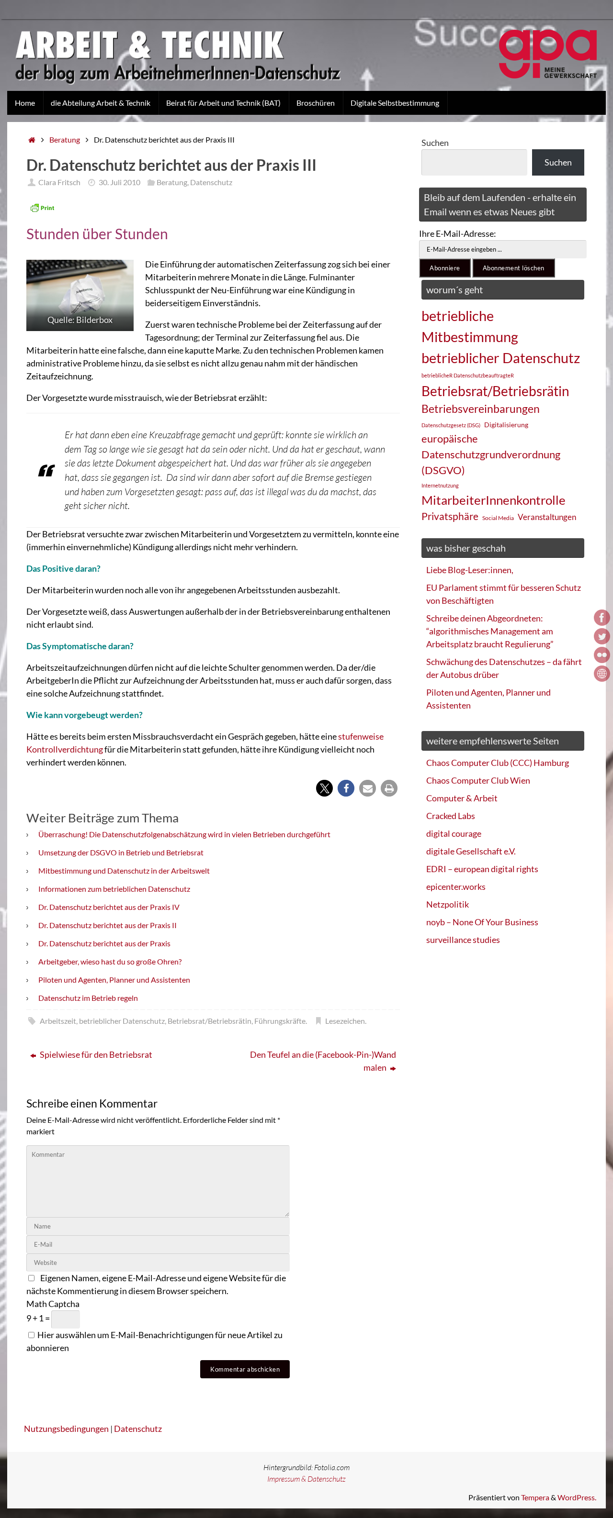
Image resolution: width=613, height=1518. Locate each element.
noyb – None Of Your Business (482, 922)
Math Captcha (52, 1303)
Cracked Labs (450, 815)
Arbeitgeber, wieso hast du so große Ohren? (110, 961)
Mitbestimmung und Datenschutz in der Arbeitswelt (124, 870)
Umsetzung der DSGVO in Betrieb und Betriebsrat (121, 852)
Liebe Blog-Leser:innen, (469, 570)
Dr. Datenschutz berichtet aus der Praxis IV (109, 906)
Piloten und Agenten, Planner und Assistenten (114, 979)
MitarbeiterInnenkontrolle (493, 500)
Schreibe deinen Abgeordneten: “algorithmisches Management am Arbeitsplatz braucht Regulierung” (490, 631)
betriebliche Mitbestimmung (469, 326)
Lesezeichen (345, 1020)
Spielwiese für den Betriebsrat (95, 1054)
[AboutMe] (602, 673)
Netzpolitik (447, 904)
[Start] (31, 139)
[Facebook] (602, 617)
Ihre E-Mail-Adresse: (457, 233)
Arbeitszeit (58, 1020)
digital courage (453, 833)
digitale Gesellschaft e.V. (471, 851)
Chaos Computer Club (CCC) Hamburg (497, 762)
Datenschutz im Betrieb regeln (88, 997)
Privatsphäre (449, 516)
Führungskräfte (280, 1020)
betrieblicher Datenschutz (122, 1020)
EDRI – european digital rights (482, 869)
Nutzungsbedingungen (66, 1428)
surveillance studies (463, 939)
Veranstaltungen (547, 517)
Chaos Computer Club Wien (478, 780)
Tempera (535, 1497)
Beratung (64, 139)
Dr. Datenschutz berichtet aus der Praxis (104, 943)
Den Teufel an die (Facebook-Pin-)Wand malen (323, 1061)
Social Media (498, 517)
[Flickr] (602, 655)
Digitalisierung (506, 425)
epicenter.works (456, 886)
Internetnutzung (440, 485)
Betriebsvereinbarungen (480, 408)
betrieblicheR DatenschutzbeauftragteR (467, 375)
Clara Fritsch (59, 182)
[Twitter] (602, 636)
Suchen (435, 142)
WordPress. (576, 1497)
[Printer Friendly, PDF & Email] (42, 207)
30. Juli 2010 (119, 182)
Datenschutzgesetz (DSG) (450, 425)
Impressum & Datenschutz (306, 1479)
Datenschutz (211, 182)
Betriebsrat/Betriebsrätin (209, 1020)
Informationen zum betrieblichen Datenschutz (114, 888)
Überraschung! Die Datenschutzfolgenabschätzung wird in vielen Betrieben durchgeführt (184, 834)
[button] (324, 788)
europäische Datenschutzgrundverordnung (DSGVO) (490, 454)
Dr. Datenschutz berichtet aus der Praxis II (107, 925)
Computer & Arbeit (462, 798)
